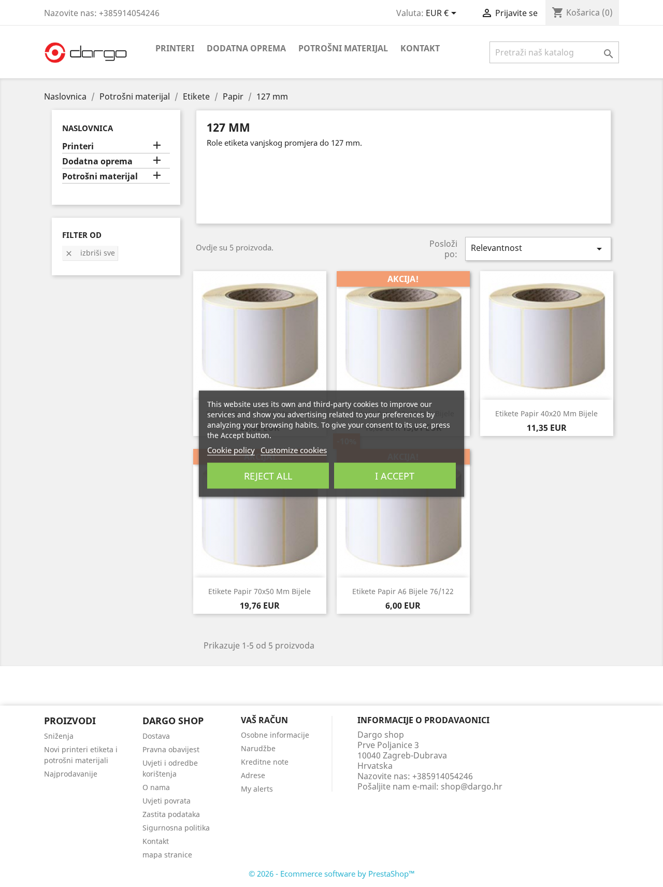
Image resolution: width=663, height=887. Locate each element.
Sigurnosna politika (176, 828)
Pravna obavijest (170, 749)
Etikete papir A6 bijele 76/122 (403, 591)
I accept (394, 475)
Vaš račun (264, 720)
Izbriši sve (90, 253)
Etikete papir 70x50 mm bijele (259, 591)
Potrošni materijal (343, 48)
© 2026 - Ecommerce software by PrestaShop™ (332, 873)
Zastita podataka (171, 814)
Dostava (156, 736)
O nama (156, 787)
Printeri (174, 48)
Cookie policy (231, 449)
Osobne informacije (275, 735)
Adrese (253, 775)
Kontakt (420, 48)
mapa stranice (167, 855)
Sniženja (59, 736)
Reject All (268, 475)
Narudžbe (258, 748)
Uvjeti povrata (166, 801)
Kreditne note (265, 762)
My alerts (257, 789)
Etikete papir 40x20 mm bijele (546, 413)
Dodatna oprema (246, 48)
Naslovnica (87, 128)
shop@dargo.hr (471, 786)
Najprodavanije (70, 774)
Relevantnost (538, 248)
